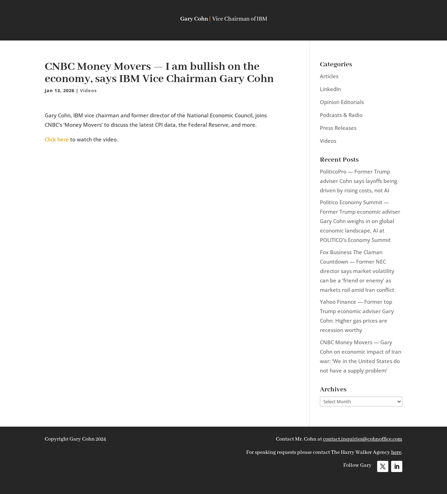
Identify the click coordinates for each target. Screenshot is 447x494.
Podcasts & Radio (341, 114)
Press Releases (338, 127)
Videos (88, 90)
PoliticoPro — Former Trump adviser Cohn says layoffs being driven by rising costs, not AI (358, 181)
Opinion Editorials (342, 101)
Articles (329, 76)
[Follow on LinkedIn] (396, 466)
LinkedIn (330, 89)
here (396, 452)
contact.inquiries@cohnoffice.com (362, 439)
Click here (57, 139)
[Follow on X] (382, 466)
